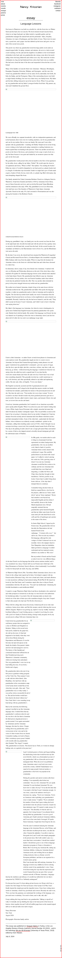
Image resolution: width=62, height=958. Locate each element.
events (3, 6)
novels (3, 8)
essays (3, 10)
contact (58, 10)
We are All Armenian (23, 930)
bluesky (58, 1)
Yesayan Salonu (32, 926)
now (2, 1)
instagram (57, 6)
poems (3, 13)
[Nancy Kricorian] (31, 7)
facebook (57, 4)
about (3, 4)
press (3, 15)
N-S (61, 946)
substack (57, 8)
